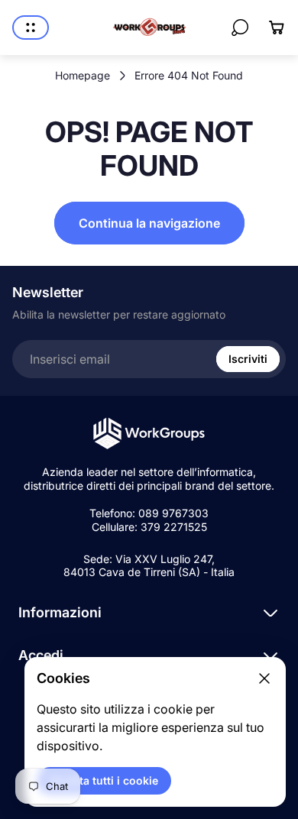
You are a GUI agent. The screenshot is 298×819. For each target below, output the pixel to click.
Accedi (40, 655)
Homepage (82, 75)
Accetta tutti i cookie (104, 780)
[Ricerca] (240, 27)
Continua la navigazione (149, 223)
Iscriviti (247, 358)
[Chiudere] (264, 678)
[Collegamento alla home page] (149, 433)
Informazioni (60, 612)
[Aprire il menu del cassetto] (30, 27)
